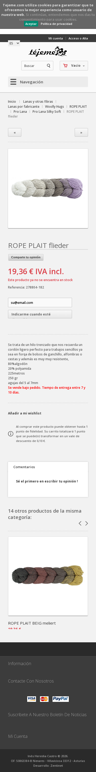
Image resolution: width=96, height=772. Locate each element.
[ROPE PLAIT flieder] (48, 223)
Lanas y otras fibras (38, 101)
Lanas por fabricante (23, 106)
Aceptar (31, 24)
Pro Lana (20, 111)
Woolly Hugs (54, 106)
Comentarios (24, 466)
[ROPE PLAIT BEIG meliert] (48, 614)
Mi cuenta (56, 38)
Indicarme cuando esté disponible (31, 315)
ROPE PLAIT (78, 106)
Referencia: (17, 287)
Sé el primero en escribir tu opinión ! (47, 481)
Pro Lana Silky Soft (47, 111)
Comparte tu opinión (26, 257)
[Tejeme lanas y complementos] (48, 51)
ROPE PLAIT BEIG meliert (32, 623)
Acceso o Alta (78, 38)
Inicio (12, 101)
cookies (44, 5)
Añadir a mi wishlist (24, 413)
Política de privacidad (56, 24)
